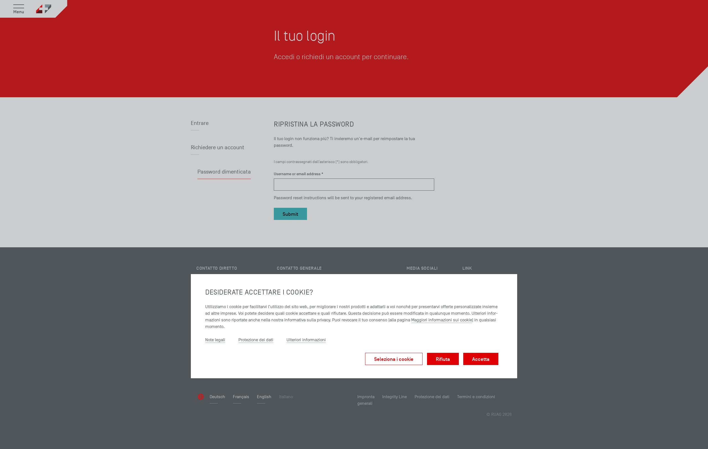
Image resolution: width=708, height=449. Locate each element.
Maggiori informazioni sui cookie (441, 319)
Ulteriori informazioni (306, 339)
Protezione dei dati (255, 339)
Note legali (215, 339)
